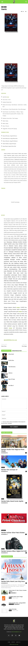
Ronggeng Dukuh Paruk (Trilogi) (16, 596)
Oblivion (10, 373)
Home (2, 4)
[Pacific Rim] (4, 363)
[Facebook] (8, 635)
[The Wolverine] (4, 369)
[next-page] (4, 392)
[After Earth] (4, 356)
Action (9, 4)
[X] (15, 635)
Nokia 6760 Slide (12, 609)
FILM (5, 4)
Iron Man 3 (11, 385)
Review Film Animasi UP (9, 469)
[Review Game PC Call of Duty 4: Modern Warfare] (4, 592)
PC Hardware (11, 604)
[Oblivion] (4, 375)
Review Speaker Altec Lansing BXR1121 (17, 602)
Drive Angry (24, 346)
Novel (3, 498)
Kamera (3, 548)
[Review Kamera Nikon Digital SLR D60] (14, 543)
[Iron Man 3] (4, 388)
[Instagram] (12, 635)
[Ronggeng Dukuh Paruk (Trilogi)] (3, 598)
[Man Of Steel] (4, 381)
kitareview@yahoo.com (16, 631)
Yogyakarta (3, 530)
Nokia (10, 610)
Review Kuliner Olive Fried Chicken (13, 532)
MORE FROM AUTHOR (17, 350)
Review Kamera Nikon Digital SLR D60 (14, 551)
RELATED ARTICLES (6, 350)
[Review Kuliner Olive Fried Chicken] (14, 518)
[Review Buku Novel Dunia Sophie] (14, 486)
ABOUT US (18, 642)
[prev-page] (2, 392)
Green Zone (3, 346)
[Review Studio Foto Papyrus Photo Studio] (14, 441)
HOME (9, 642)
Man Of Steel (11, 379)
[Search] (26, 2)
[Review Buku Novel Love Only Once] (14, 569)
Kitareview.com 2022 (14, 644)
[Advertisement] (14, 48)
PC (9, 592)
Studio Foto (4, 447)
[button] (2, 2)
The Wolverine (11, 366)
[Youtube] (19, 635)
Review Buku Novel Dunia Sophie (12, 501)
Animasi (3, 467)
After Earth (11, 354)
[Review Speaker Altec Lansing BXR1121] (3, 604)
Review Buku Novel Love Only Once (13, 581)
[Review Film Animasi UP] (14, 461)
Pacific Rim (11, 360)
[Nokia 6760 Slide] (4, 611)
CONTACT (13, 642)
